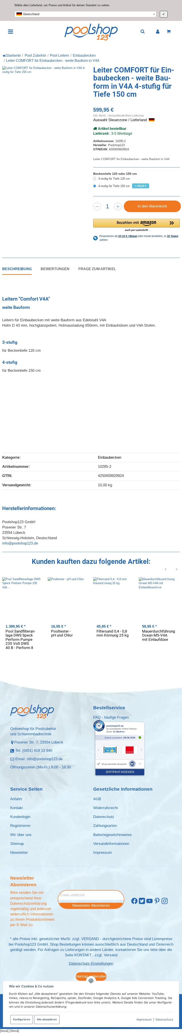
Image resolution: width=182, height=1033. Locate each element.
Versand (110, 955)
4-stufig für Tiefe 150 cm (122, 186)
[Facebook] (134, 901)
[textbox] (85, 14)
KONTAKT (82, 955)
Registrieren (20, 826)
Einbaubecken (109, 457)
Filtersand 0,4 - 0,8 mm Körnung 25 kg (113, 633)
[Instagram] (164, 901)
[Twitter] (142, 901)
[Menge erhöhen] (118, 206)
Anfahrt (16, 799)
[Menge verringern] (97, 206)
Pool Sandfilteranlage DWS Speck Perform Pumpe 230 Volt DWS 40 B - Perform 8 (20, 639)
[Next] (176, 569)
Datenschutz (164, 1019)
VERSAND (90, 939)
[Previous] (165, 569)
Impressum (144, 1019)
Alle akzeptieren (47, 1019)
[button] (136, 225)
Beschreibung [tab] (17, 269)
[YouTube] (149, 901)
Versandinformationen (111, 844)
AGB (97, 799)
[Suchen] (142, 31)
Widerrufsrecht (105, 808)
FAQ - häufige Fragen (111, 717)
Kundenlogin (20, 817)
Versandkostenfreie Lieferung (126, 115)
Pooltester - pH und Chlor (62, 633)
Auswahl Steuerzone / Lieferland (120, 120)
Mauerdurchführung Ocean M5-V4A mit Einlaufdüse (158, 635)
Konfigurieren (21, 1019)
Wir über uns (21, 835)
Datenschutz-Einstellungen (91, 963)
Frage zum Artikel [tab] (97, 269)
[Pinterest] (157, 901)
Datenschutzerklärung (28, 903)
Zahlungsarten (105, 826)
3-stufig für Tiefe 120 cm (114, 178)
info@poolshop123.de (20, 543)
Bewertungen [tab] (55, 269)
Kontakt (16, 808)
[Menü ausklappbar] (11, 31)
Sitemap (17, 844)
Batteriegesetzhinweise (112, 835)
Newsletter (19, 852)
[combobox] (85, 14)
